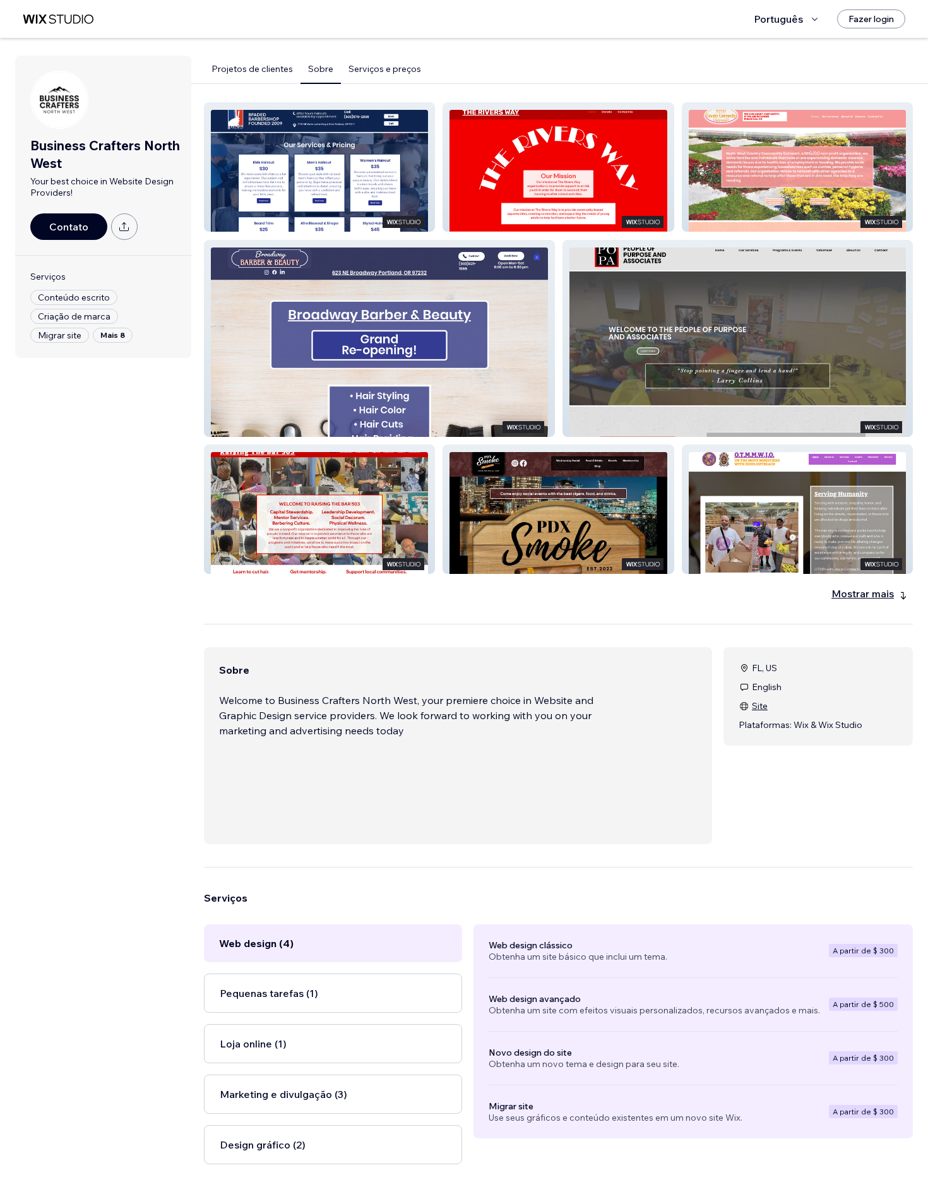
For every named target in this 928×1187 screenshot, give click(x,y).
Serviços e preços (384, 69)
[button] (319, 167)
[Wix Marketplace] (58, 19)
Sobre (320, 69)
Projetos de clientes (252, 69)
